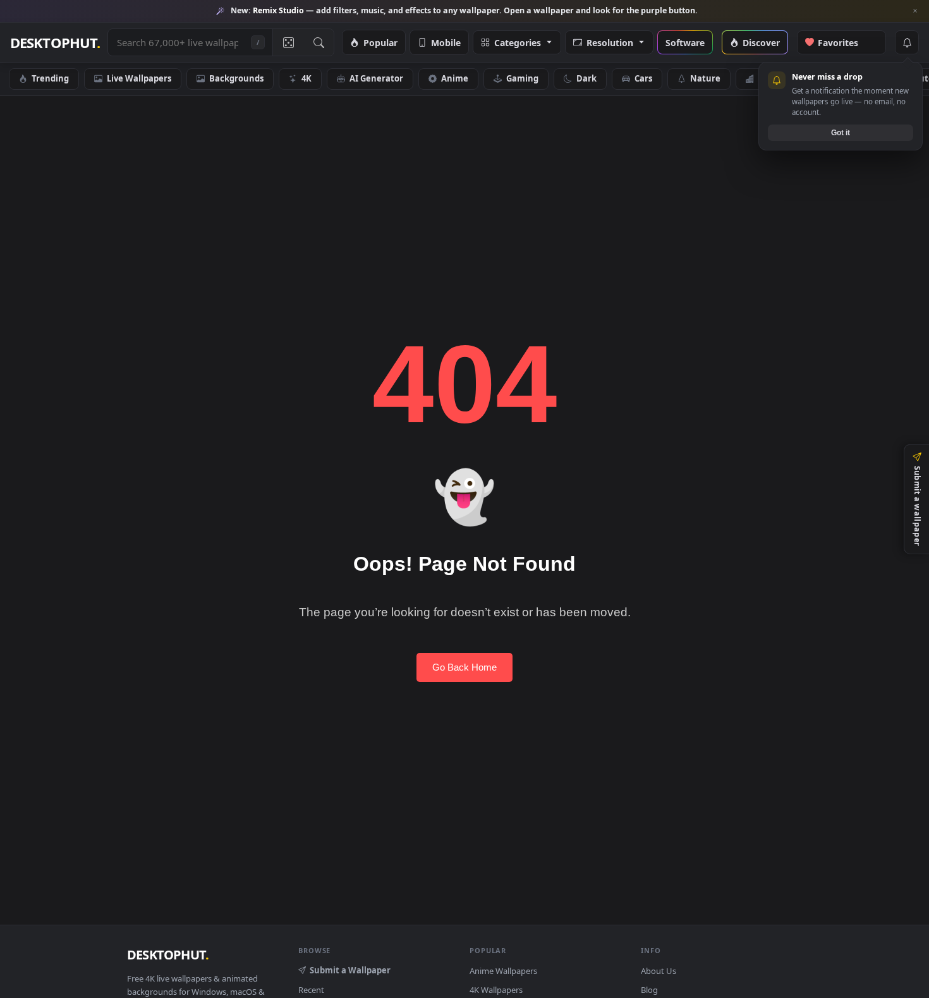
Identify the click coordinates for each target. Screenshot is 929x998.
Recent (311, 989)
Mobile (446, 42)
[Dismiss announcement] (915, 10)
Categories (517, 42)
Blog (649, 989)
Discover (761, 42)
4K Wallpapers (496, 989)
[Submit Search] (318, 42)
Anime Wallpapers (503, 971)
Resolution (609, 42)
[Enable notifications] (907, 42)
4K (306, 78)
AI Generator (376, 78)
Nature (705, 78)
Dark (586, 78)
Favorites (845, 42)
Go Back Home (464, 667)
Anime (454, 78)
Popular (380, 42)
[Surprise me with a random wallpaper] (287, 42)
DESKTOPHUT (168, 954)
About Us (658, 971)
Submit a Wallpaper (350, 970)
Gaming (522, 78)
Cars (643, 78)
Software (685, 42)
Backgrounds (236, 78)
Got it (840, 132)
